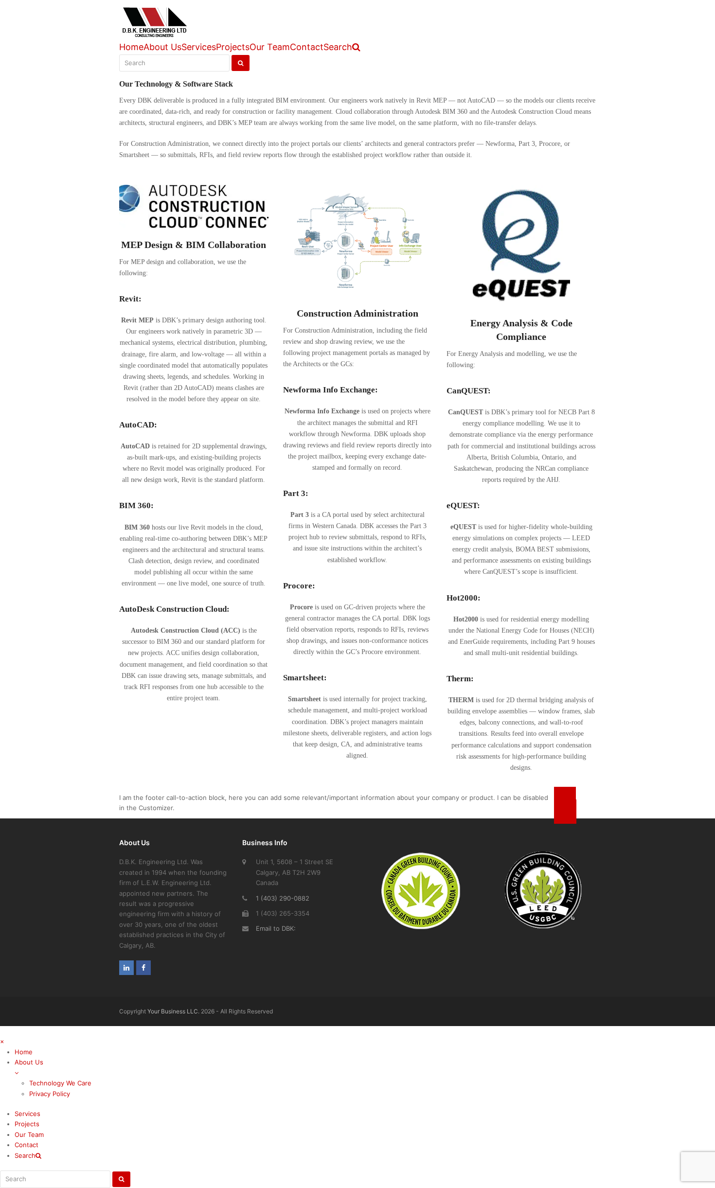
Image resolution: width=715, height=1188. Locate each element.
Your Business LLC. (173, 1011)
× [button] (2, 1041)
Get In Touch (565, 805)
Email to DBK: (276, 928)
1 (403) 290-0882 (282, 898)
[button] (365, 1073)
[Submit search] (121, 1179)
